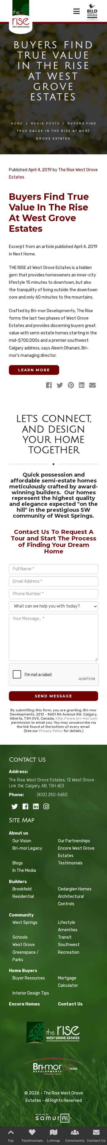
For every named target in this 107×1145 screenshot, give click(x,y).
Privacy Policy (51, 731)
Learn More (34, 370)
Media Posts (45, 123)
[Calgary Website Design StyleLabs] (53, 1116)
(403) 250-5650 (52, 794)
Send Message (53, 696)
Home (17, 123)
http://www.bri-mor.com (76, 718)
